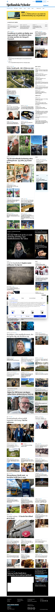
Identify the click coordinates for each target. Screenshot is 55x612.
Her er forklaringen (41, 541)
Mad (12, 498)
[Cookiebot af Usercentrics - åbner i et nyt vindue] (42, 295)
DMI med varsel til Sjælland (38, 26)
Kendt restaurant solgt (40, 48)
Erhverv (29, 8)
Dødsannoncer (39, 8)
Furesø (8, 31)
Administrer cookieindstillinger (32, 601)
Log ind (44, 1)
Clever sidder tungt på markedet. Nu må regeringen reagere (41, 180)
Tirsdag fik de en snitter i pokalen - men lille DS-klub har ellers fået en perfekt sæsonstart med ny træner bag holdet (41, 113)
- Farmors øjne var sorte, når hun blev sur (12, 186)
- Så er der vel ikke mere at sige (41, 70)
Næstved (22, 105)
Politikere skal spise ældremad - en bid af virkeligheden (25, 557)
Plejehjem (40, 416)
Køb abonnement (38, 1)
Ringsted (8, 66)
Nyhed (11, 31)
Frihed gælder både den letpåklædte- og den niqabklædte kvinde (13, 108)
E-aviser (34, 1)
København (36, 106)
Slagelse (36, 372)
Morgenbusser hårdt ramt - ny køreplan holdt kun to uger (17, 476)
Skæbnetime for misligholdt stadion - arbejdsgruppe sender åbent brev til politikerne (27, 375)
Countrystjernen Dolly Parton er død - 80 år (41, 117)
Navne (40, 31)
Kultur (41, 473)
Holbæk (26, 12)
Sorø (7, 105)
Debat (32, 8)
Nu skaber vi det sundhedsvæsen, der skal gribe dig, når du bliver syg (20, 335)
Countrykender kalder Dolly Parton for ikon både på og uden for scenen (41, 103)
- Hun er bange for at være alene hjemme (27, 201)
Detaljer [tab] (22, 298)
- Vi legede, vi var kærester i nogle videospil (41, 501)
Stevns (36, 498)
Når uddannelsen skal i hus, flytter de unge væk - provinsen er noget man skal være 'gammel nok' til (41, 572)
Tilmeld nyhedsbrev (20, 600)
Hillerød (8, 121)
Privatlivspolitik (30, 600)
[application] (14, 15)
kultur (39, 77)
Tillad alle (39, 316)
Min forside (16, 8)
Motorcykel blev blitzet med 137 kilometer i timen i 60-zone (41, 75)
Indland (42, 514)
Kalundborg (23, 372)
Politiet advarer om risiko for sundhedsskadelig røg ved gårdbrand (33, 15)
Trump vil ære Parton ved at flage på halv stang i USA (41, 99)
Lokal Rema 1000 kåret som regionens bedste (40, 79)
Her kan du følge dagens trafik (26, 446)
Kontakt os (19, 601)
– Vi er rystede (27, 360)
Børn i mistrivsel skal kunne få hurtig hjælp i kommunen (41, 232)
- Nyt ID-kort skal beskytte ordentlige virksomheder (41, 161)
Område (20, 8)
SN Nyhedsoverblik (10, 8)
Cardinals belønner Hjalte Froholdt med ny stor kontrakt (41, 108)
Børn (39, 332)
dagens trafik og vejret (42, 85)
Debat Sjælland (42, 159)
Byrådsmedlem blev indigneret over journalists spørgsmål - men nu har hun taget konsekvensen (27, 501)
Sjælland (36, 85)
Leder (41, 178)
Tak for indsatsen (17, 420)
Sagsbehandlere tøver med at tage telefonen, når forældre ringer (27, 318)
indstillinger (43, 305)
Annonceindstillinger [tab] (32, 298)
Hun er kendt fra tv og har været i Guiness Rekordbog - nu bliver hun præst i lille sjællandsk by (41, 34)
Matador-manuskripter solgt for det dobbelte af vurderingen (41, 516)
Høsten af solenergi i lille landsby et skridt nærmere (40, 585)
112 (28, 12)
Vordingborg (37, 473)
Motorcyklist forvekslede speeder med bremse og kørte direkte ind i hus (12, 27)
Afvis (15, 316)
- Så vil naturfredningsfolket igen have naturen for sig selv (13, 446)
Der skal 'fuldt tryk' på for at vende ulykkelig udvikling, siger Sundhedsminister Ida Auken (19, 237)
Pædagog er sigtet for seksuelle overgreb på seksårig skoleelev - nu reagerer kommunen (11, 92)
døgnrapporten (41, 73)
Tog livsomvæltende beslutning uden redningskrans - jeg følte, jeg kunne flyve (20, 160)
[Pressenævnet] (31, 608)
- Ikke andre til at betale (41, 360)
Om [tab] (42, 298)
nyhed (39, 68)
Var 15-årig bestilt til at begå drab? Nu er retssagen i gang (19, 62)
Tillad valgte (27, 316)
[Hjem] (7, 1)
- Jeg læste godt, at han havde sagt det (41, 446)
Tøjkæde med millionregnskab (41, 374)
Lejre (22, 213)
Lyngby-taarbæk (37, 514)
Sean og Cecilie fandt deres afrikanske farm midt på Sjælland (19, 574)
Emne (25, 8)
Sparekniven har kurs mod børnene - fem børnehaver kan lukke (13, 216)
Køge (7, 416)
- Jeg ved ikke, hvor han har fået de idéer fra (13, 542)
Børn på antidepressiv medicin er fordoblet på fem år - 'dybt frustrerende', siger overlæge (41, 247)
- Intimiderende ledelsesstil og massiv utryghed (40, 92)
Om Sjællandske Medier (31, 599)
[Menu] (48, 1)
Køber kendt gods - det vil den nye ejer (20, 68)
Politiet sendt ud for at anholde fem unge (13, 288)
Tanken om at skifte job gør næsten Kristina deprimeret (13, 123)
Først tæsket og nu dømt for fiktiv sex (27, 123)
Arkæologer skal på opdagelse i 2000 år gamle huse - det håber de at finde (13, 201)
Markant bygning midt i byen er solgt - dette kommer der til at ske (13, 461)
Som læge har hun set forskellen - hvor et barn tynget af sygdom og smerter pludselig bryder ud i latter (13, 319)
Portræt (12, 571)
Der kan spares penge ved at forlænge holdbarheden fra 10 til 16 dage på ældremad (27, 107)
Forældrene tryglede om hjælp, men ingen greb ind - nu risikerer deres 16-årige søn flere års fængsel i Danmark (20, 36)
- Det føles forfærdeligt (41, 334)
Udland (36, 97)
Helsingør (36, 73)
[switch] (22, 312)
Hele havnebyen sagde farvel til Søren (41, 404)
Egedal (36, 388)
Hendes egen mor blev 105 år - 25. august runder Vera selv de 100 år (27, 461)
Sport (43, 8)
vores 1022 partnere (14, 302)
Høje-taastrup (9, 286)
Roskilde (36, 68)
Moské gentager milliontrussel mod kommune (13, 360)
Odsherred (36, 31)
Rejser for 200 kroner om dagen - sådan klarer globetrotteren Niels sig (20, 393)
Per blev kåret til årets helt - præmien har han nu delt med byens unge (41, 475)
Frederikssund (23, 458)
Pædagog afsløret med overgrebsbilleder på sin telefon (24, 27)
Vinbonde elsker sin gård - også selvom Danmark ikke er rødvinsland (13, 501)
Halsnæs (36, 554)
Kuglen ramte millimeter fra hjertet (19, 264)
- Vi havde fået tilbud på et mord (20, 517)
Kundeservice (9, 599)
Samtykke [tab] (13, 298)
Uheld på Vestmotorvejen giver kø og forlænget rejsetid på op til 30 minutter (41, 87)
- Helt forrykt (40, 418)
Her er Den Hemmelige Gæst (41, 556)
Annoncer (8, 601)
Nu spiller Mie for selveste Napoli (41, 390)
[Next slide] (47, 145)
